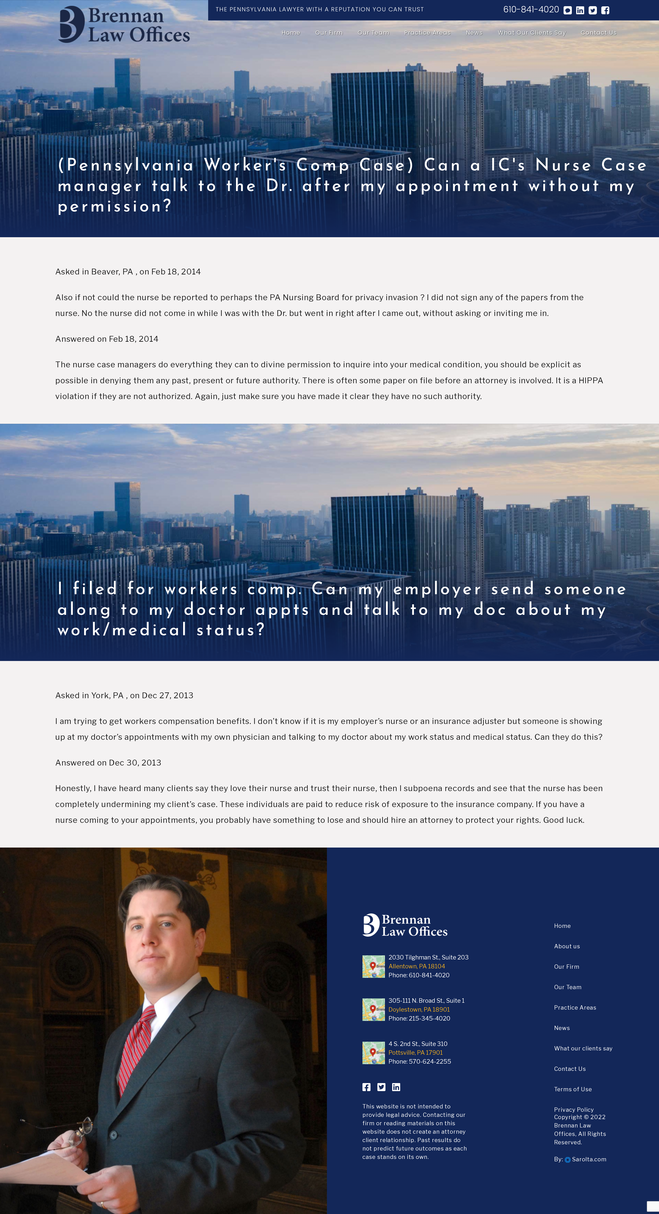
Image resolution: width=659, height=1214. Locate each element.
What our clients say (532, 32)
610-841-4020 (531, 9)
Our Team (373, 32)
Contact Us (599, 32)
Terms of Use (573, 1089)
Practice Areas (427, 32)
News (474, 32)
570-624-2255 (430, 1061)
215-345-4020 (429, 1018)
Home (291, 32)
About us (567, 946)
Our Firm (329, 32)
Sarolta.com (589, 1159)
